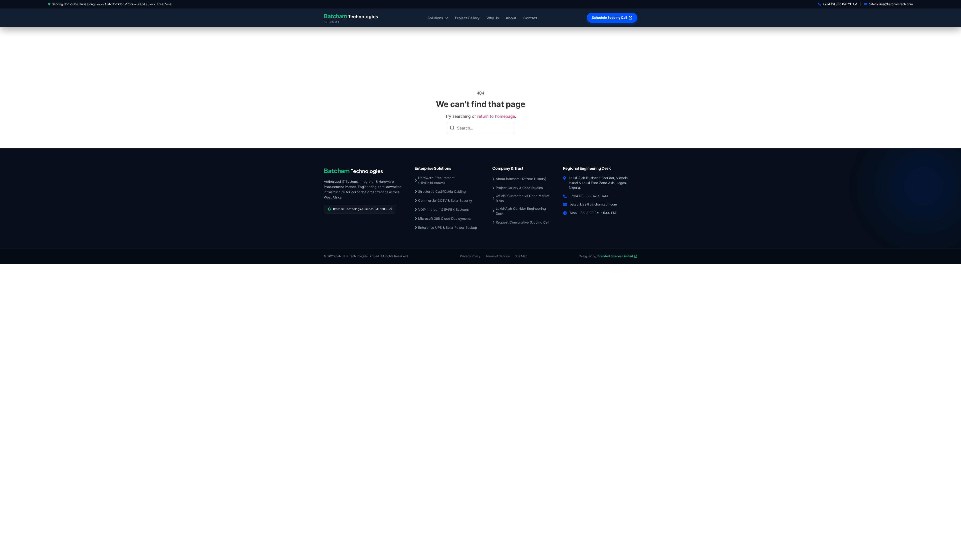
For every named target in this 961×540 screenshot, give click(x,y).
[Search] (452, 128)
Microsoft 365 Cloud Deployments (444, 218)
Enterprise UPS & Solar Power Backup (447, 228)
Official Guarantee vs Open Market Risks (522, 198)
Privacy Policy (470, 256)
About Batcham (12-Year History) (521, 179)
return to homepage (496, 116)
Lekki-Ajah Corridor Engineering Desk (521, 211)
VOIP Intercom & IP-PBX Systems (443, 210)
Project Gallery (467, 18)
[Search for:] (480, 128)
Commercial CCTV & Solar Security (445, 200)
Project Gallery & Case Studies (519, 188)
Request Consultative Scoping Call (522, 222)
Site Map (521, 256)
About (511, 18)
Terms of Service (498, 256)
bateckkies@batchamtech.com (891, 4)
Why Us (493, 18)
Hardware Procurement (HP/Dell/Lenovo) (436, 180)
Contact (530, 18)
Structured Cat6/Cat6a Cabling (442, 192)
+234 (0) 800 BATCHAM (840, 4)
